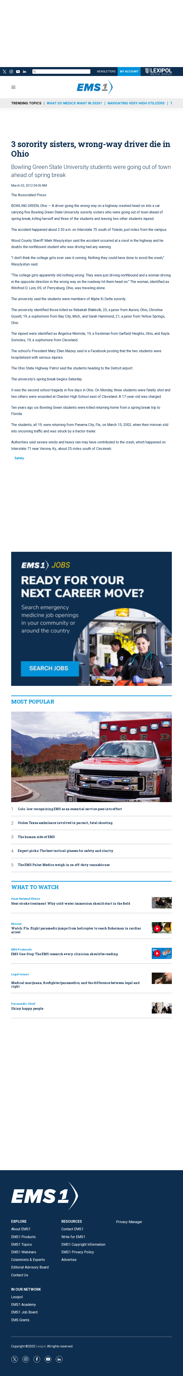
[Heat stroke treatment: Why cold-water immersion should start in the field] (162, 902)
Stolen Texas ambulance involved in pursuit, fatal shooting (65, 823)
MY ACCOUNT (129, 71)
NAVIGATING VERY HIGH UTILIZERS (136, 103)
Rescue (16, 923)
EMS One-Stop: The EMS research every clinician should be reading (64, 954)
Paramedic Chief (23, 1003)
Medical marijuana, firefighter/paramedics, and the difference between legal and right (75, 985)
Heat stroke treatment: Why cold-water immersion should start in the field (70, 903)
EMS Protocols (21, 949)
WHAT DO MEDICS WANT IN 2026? (74, 103)
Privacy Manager (129, 1222)
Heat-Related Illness (25, 898)
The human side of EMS (36, 837)
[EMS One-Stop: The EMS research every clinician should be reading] (162, 953)
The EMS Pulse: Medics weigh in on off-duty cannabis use (64, 865)
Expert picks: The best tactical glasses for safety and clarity (65, 851)
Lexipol (41, 1346)
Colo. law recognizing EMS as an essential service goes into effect (70, 809)
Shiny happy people (27, 1008)
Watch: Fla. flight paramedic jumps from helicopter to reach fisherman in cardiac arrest (76, 930)
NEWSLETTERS (106, 71)
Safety (19, 458)
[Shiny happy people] (162, 1008)
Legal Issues (20, 974)
